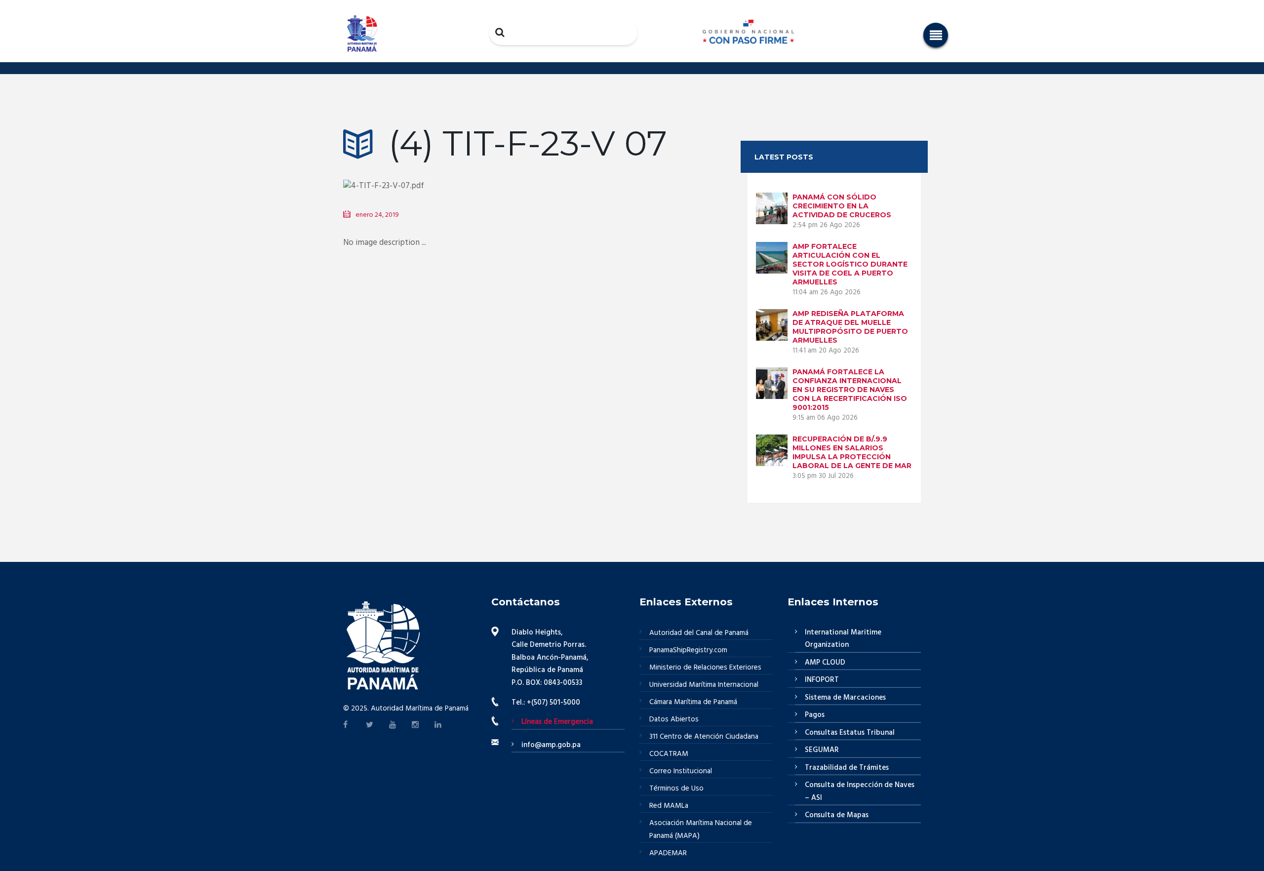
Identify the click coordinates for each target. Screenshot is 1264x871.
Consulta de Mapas (837, 815)
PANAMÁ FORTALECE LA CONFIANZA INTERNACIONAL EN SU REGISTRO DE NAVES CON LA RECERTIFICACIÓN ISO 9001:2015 (849, 389)
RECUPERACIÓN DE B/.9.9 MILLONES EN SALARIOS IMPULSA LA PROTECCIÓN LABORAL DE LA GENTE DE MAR (851, 452)
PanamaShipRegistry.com (688, 650)
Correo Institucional (680, 771)
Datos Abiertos (674, 719)
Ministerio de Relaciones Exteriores (705, 667)
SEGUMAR (822, 750)
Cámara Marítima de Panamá (693, 702)
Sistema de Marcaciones (845, 698)
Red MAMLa (668, 806)
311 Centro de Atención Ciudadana (703, 737)
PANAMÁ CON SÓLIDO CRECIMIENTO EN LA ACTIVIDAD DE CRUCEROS (841, 206)
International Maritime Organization (843, 639)
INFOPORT (822, 680)
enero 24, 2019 (377, 215)
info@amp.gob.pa (551, 745)
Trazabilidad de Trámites (847, 768)
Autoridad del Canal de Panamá (699, 633)
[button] (935, 35)
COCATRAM (668, 754)
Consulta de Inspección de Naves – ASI (859, 791)
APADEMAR (668, 853)
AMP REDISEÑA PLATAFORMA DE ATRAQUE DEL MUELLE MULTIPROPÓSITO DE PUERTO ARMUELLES (850, 327)
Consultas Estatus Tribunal (850, 733)
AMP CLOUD (825, 663)
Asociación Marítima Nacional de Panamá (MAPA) (700, 829)
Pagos (815, 715)
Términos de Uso (676, 788)
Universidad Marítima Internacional (703, 685)
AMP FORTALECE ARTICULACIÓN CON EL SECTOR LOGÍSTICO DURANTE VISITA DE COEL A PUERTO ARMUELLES (850, 264)
